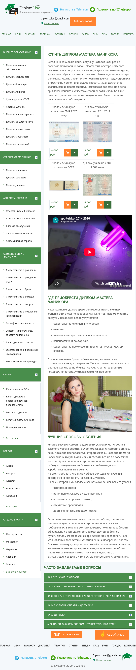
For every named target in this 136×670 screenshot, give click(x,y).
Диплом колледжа (16, 178)
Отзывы (73, 34)
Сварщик (11, 557)
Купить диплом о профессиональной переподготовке (17, 401)
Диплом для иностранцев (20, 114)
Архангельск (13, 488)
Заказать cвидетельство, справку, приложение (19, 333)
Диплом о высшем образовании (16, 67)
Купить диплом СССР (17, 99)
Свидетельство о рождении (21, 270)
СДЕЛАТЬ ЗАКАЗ (83, 21)
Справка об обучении (18, 226)
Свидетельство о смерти (19, 304)
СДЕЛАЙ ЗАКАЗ (112, 634)
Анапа (9, 466)
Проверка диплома (16, 427)
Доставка (45, 34)
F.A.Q (95, 34)
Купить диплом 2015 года (20, 420)
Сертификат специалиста (20, 323)
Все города (12, 507)
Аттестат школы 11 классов (20, 211)
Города (115, 34)
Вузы (104, 34)
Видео (85, 34)
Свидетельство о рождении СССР (21, 280)
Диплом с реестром (17, 137)
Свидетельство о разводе (20, 297)
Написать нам (51, 23)
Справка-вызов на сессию (20, 233)
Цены (18, 34)
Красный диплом (15, 107)
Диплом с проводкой (17, 144)
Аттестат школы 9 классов (20, 219)
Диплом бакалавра (16, 84)
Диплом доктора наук (18, 129)
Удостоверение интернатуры (21, 362)
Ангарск (10, 473)
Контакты (128, 34)
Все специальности (16, 572)
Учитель (10, 564)
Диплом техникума (16, 170)
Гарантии (60, 34)
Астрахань (11, 496)
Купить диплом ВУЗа (17, 389)
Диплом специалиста (17, 77)
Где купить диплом (16, 412)
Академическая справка (19, 241)
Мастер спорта (14, 534)
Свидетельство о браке (19, 289)
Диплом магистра (15, 92)
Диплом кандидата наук (19, 122)
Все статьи (12, 438)
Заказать (30, 34)
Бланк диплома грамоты (19, 342)
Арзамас (10, 481)
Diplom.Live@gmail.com (55, 18)
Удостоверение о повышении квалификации (22, 352)
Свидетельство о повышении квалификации (21, 314)
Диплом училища (15, 185)
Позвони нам (66, 634)
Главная (6, 34)
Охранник (11, 549)
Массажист (12, 542)
